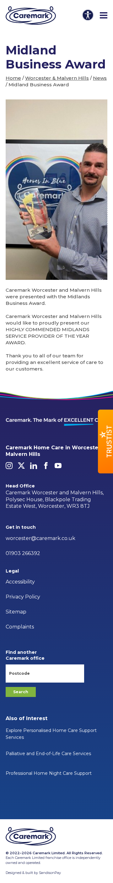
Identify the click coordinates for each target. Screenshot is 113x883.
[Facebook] (45, 465)
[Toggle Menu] (103, 16)
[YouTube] (58, 465)
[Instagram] (9, 465)
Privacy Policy (23, 597)
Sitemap (16, 612)
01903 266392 (23, 553)
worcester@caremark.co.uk (40, 538)
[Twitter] (21, 465)
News (100, 78)
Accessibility (20, 582)
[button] (105, 441)
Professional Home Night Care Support (49, 773)
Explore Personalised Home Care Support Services (51, 734)
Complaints (20, 627)
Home (13, 78)
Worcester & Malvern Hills (57, 78)
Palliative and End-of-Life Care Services (48, 753)
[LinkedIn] (33, 465)
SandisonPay (50, 872)
